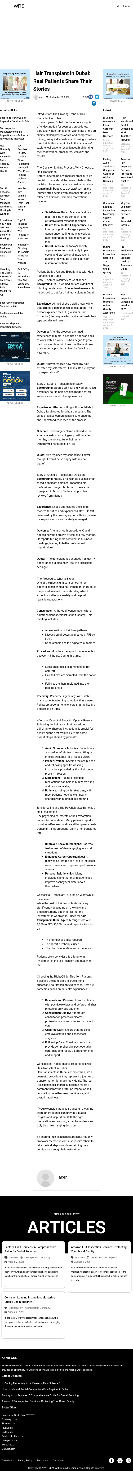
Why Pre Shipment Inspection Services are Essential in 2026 (126, 214)
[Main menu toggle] (6, 6)
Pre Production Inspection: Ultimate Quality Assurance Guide (127, 258)
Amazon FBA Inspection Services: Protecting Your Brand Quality (127, 170)
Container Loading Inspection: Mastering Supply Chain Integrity (109, 214)
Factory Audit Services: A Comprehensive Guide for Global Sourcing (112, 170)
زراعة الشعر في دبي (73, 188)
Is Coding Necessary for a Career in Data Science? (31, 1383)
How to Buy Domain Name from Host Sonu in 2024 (23, 199)
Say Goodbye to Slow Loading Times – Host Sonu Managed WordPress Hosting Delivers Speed (23, 163)
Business (14, 1257)
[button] (118, 6)
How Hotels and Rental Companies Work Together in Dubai (35, 1389)
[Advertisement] (66, 38)
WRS (19, 6)
